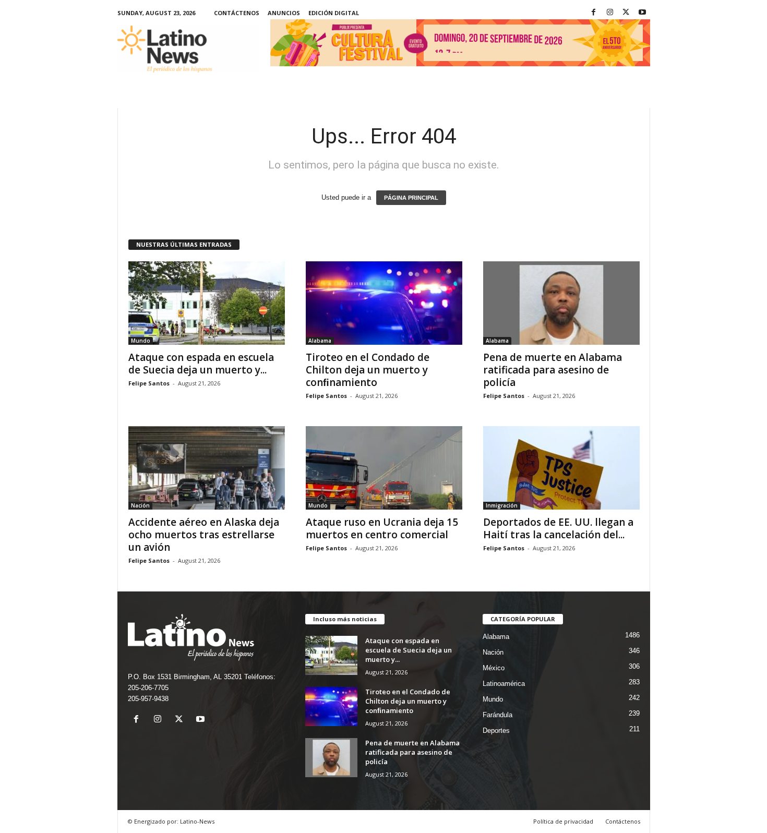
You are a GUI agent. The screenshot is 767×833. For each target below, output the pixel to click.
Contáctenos (236, 13)
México (494, 668)
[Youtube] (642, 12)
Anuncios (284, 13)
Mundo (140, 340)
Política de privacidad (563, 821)
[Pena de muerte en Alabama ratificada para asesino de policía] (561, 303)
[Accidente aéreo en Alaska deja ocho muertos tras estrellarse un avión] (206, 468)
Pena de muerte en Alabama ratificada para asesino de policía (552, 370)
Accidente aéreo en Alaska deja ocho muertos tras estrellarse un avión (203, 534)
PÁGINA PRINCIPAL (411, 198)
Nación (140, 505)
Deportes (496, 730)
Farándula (497, 715)
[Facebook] (594, 12)
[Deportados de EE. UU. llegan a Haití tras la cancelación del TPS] (561, 468)
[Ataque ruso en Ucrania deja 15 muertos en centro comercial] (384, 468)
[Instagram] (610, 12)
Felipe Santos (149, 383)
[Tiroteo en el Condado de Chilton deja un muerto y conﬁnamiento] (384, 303)
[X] (626, 12)
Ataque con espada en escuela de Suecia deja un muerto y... (201, 364)
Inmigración (502, 505)
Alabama (319, 340)
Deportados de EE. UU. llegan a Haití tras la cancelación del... (558, 528)
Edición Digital (333, 13)
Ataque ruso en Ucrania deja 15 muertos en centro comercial (382, 528)
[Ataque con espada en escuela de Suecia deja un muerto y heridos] (206, 303)
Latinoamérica (504, 683)
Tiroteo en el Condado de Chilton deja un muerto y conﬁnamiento (367, 370)
